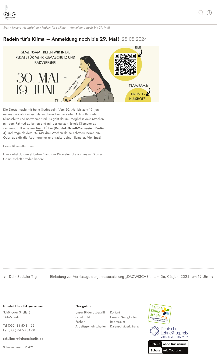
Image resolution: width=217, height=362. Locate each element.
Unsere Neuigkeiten (124, 317)
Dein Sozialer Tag (23, 276)
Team (39, 128)
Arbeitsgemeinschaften (91, 326)
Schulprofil (82, 317)
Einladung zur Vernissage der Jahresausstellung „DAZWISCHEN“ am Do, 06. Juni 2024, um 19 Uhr (129, 276)
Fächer (80, 321)
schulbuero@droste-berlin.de (23, 338)
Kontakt (115, 312)
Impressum (117, 321)
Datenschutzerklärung (124, 326)
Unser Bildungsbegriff (90, 312)
